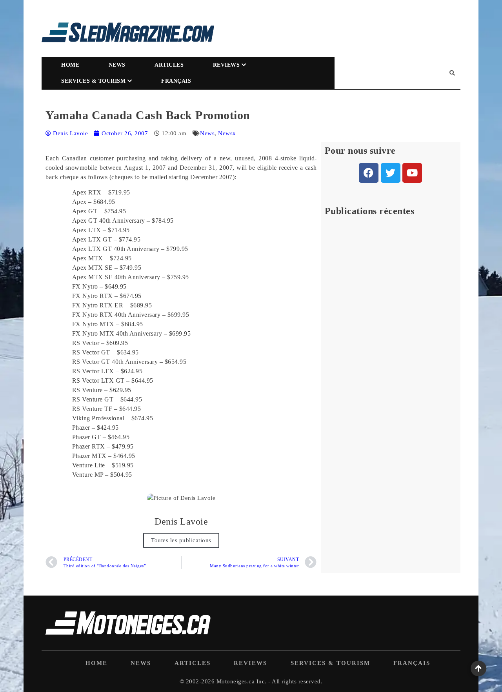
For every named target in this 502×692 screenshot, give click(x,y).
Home (70, 65)
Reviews (226, 65)
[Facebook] (368, 173)
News (117, 65)
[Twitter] (390, 173)
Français (176, 81)
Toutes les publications (181, 540)
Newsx (227, 133)
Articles (169, 65)
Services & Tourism (93, 81)
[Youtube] (412, 173)
